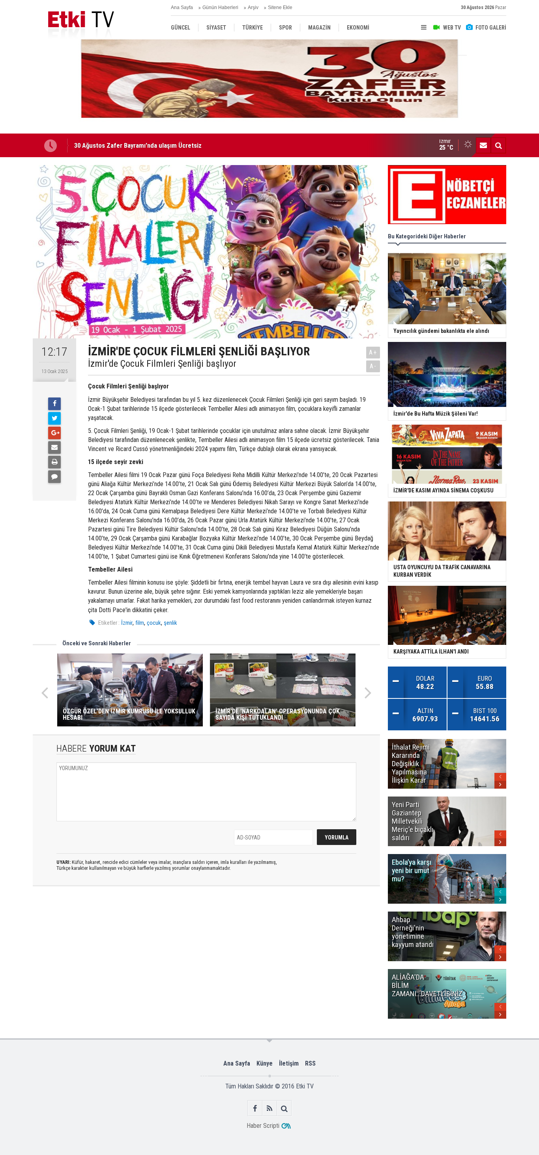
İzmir (127, 622)
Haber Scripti (263, 1125)
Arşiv (253, 7)
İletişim (289, 1063)
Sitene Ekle (280, 7)
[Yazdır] (54, 462)
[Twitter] (54, 418)
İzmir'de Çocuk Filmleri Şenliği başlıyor (162, 363)
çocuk (154, 622)
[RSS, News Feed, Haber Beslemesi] (269, 1108)
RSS (310, 1063)
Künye (264, 1063)
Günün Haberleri (220, 7)
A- (373, 366)
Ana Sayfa (182, 7)
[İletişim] (483, 145)
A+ (373, 352)
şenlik (170, 622)
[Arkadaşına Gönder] (54, 447)
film (139, 622)
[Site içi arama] (498, 145)
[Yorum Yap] (54, 476)
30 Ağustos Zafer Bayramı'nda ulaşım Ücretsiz (138, 145)
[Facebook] (54, 403)
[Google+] (54, 433)
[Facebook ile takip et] (255, 1108)
